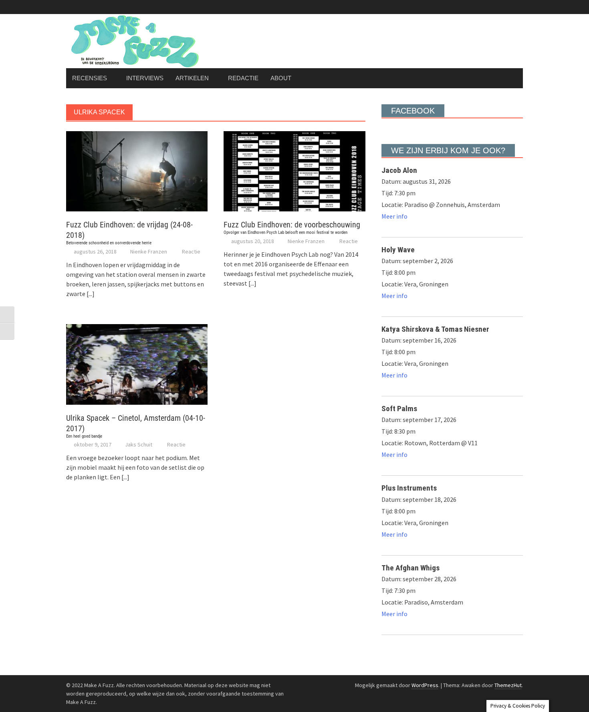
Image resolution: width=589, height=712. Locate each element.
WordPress (424, 685)
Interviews (144, 78)
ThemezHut (508, 685)
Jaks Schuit (138, 444)
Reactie (191, 251)
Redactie (243, 78)
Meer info (394, 216)
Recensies (89, 78)
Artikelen (192, 78)
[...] (91, 294)
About (280, 78)
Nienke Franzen (148, 251)
